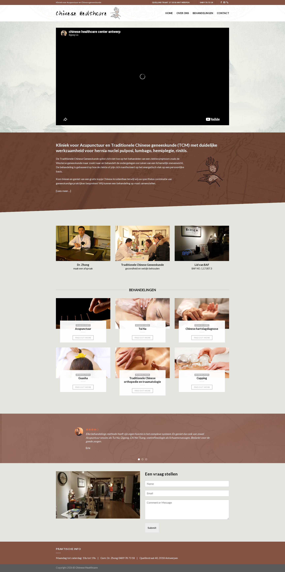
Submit (152, 527)
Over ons (182, 13)
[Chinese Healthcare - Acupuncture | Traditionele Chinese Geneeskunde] (88, 13)
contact (223, 13)
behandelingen (203, 13)
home (169, 13)
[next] (275, 438)
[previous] (10, 438)
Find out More (83, 338)
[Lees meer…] (63, 190)
